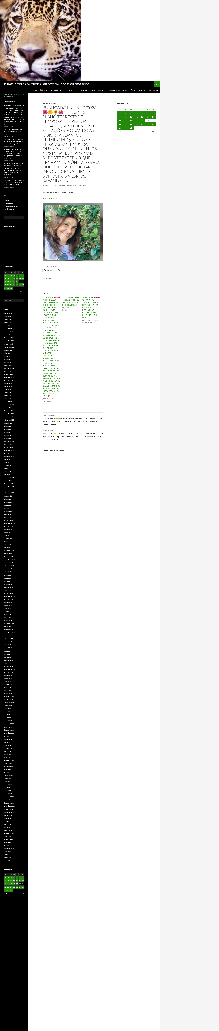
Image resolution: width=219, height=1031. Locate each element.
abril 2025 (7, 362)
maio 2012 (7, 824)
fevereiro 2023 (9, 441)
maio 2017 (7, 651)
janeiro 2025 (8, 371)
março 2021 (8, 511)
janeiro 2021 (8, 517)
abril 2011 (7, 861)
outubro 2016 (8, 672)
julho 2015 (7, 709)
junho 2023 (8, 429)
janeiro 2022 (8, 481)
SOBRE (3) (142, 90)
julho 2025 (7, 353)
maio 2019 (7, 578)
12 (142, 117)
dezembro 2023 (9, 411)
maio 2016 (7, 687)
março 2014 (8, 757)
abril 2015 (7, 718)
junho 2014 (8, 748)
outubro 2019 (8, 563)
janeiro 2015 (8, 727)
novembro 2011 (9, 842)
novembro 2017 (9, 633)
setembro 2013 (9, 776)
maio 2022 (7, 469)
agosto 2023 (8, 423)
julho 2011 (7, 852)
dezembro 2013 (9, 766)
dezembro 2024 (9, 374)
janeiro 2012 (8, 836)
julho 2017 (7, 645)
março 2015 (8, 721)
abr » (153, 131)
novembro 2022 (9, 450)
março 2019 (8, 584)
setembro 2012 (9, 812)
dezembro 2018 (9, 593)
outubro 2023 (8, 417)
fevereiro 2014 (9, 760)
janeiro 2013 (8, 800)
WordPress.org (9, 209)
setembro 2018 (9, 602)
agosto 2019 (8, 569)
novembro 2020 (9, 523)
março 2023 (8, 438)
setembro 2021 (9, 493)
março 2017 (8, 657)
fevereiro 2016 (9, 697)
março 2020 (8, 548)
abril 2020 (7, 545)
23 (125, 124)
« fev (119, 131)
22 (120, 124)
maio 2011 (7, 858)
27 (148, 124)
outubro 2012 (8, 809)
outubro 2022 (8, 453)
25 (136, 124)
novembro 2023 (9, 414)
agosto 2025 (8, 350)
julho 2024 (7, 389)
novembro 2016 (9, 669)
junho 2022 (8, 465)
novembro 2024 (9, 377)
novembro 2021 (9, 487)
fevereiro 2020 (9, 551)
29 (120, 128)
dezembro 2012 (9, 803)
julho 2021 (7, 499)
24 (131, 124)
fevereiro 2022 (9, 478)
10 (131, 117)
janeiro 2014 (8, 763)
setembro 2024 (9, 383)
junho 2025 (8, 356)
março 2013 (8, 794)
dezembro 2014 (9, 730)
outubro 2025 (8, 344)
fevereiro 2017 (9, 660)
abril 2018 (7, 617)
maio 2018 (7, 614)
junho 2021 (8, 502)
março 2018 (8, 621)
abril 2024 (7, 399)
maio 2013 (7, 788)
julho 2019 (7, 572)
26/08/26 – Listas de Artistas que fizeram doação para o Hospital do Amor (13, 131)
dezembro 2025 (9, 338)
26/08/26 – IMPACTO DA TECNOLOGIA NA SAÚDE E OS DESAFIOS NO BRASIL (14, 182)
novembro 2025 (9, 341)
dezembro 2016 (9, 666)
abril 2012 (7, 827)
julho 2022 (7, 462)
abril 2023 (7, 435)
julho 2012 (7, 818)
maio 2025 (7, 359)
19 (142, 120)
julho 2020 (7, 535)
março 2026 (8, 329)
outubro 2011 (8, 845)
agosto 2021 (8, 496)
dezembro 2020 (9, 520)
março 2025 (8, 365)
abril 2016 (7, 690)
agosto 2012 (8, 815)
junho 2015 (8, 712)
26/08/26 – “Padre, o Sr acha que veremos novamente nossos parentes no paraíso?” (13, 141)
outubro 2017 (8, 636)
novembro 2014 (9, 733)
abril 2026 (7, 326)
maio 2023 (7, 432)
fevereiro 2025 (9, 368)
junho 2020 (8, 538)
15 (120, 120)
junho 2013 (8, 785)
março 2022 (8, 475)
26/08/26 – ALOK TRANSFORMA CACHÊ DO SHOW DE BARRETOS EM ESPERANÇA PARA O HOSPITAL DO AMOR (13, 153)
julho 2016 (7, 681)
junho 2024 (8, 393)
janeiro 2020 (8, 554)
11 (136, 117)
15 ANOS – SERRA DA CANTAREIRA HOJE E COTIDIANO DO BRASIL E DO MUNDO (46, 84)
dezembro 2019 (9, 557)
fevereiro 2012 (9, 833)
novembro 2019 (9, 560)
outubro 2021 (8, 490)
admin (62, 185)
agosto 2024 (8, 386)
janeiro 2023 (8, 444)
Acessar (6, 200)
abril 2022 (7, 472)
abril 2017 (7, 654)
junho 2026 (8, 320)
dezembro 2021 (9, 484)
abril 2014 (7, 754)
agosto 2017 (8, 642)
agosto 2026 (8, 313)
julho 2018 (7, 608)
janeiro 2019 (8, 590)
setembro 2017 (9, 639)
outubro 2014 (8, 736)
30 (125, 128)
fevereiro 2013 (9, 797)
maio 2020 (7, 541)
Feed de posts (8, 203)
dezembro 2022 (9, 447)
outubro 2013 (8, 773)
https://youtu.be (50, 198)
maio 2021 (7, 505)
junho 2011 (8, 855)
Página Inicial (153, 90)
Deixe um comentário (78, 185)
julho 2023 (7, 426)
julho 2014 (7, 745)
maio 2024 (7, 396)
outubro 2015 (8, 700)
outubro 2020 (8, 526)
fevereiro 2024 (9, 405)
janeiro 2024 (8, 408)
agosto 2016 (8, 678)
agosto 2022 (8, 459)
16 (125, 120)
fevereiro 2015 (9, 724)
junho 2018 (8, 611)
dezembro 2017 (9, 630)
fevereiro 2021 (9, 514)
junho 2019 (8, 575)
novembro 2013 (9, 769)
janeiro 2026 (8, 335)
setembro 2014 (9, 739)
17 (131, 120)
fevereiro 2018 (9, 624)
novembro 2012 (9, 806)
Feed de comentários (11, 206)
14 (153, 117)
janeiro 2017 (8, 663)
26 (142, 124)
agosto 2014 (8, 742)
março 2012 (8, 830)
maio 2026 (7, 323)
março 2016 (8, 693)
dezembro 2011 (9, 839)
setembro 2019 (9, 566)
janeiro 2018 (8, 627)
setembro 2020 (9, 529)
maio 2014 (7, 751)
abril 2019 (7, 581)
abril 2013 (7, 791)
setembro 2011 (9, 848)
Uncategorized (49, 103)
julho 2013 (7, 782)
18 (136, 120)
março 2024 (8, 402)
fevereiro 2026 (9, 332)
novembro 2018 (9, 596)
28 (153, 124)
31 (131, 128)
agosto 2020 (8, 532)
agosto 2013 (8, 779)
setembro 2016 (9, 675)
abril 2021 (7, 508)
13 (148, 117)
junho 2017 (8, 648)
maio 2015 (7, 715)
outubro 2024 (8, 380)
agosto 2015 (8, 706)
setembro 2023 (9, 420)
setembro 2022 (9, 456)
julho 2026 (7, 317)
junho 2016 (8, 684)
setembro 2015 (9, 703)
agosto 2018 (8, 605)
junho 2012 (8, 821)
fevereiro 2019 (9, 587)
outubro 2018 (8, 599)
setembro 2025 (9, 347)
